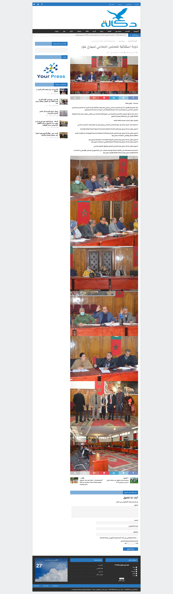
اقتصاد (109, 31)
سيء (134, 575)
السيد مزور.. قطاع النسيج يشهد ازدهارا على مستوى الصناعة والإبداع (47, 134)
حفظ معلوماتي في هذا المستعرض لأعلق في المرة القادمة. (118, 538)
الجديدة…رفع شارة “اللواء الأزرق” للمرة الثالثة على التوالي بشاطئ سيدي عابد (47, 101)
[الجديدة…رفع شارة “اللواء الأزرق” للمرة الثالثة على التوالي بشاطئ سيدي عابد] (64, 102)
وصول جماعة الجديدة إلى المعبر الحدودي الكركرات (48, 112)
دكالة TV (121, 52)
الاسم (136, 520)
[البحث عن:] (45, 35)
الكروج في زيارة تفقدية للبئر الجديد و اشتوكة (47, 90)
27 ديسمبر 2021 (131, 52)
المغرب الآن (111, 4)
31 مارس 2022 (53, 137)
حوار (64, 31)
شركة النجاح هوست (76, 589)
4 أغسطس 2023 (53, 105)
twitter (36, 586)
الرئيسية (136, 31)
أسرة (94, 31)
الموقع (136, 532)
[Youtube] (38, 4)
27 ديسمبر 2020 (53, 115)
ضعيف (133, 573)
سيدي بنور (118, 31)
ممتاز (134, 567)
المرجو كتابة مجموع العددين (129, 541)
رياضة (101, 31)
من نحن (120, 4)
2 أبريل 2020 (54, 93)
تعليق (136, 505)
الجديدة (127, 31)
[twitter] (34, 4)
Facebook (55, 586)
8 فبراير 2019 (53, 127)
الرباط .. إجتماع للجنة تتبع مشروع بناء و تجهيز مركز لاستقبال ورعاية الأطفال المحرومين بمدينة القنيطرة (46, 123)
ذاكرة (71, 31)
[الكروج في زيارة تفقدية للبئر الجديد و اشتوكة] (64, 91)
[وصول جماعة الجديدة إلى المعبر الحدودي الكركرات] (64, 113)
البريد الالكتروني (133, 526)
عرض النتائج (122, 580)
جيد (134, 569)
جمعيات (79, 31)
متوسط (133, 571)
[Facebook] (42, 4)
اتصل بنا (137, 4)
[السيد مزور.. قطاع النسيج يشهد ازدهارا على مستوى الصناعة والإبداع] (64, 135)
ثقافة (87, 31)
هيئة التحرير (128, 4)
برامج (57, 31)
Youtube (45, 586)
